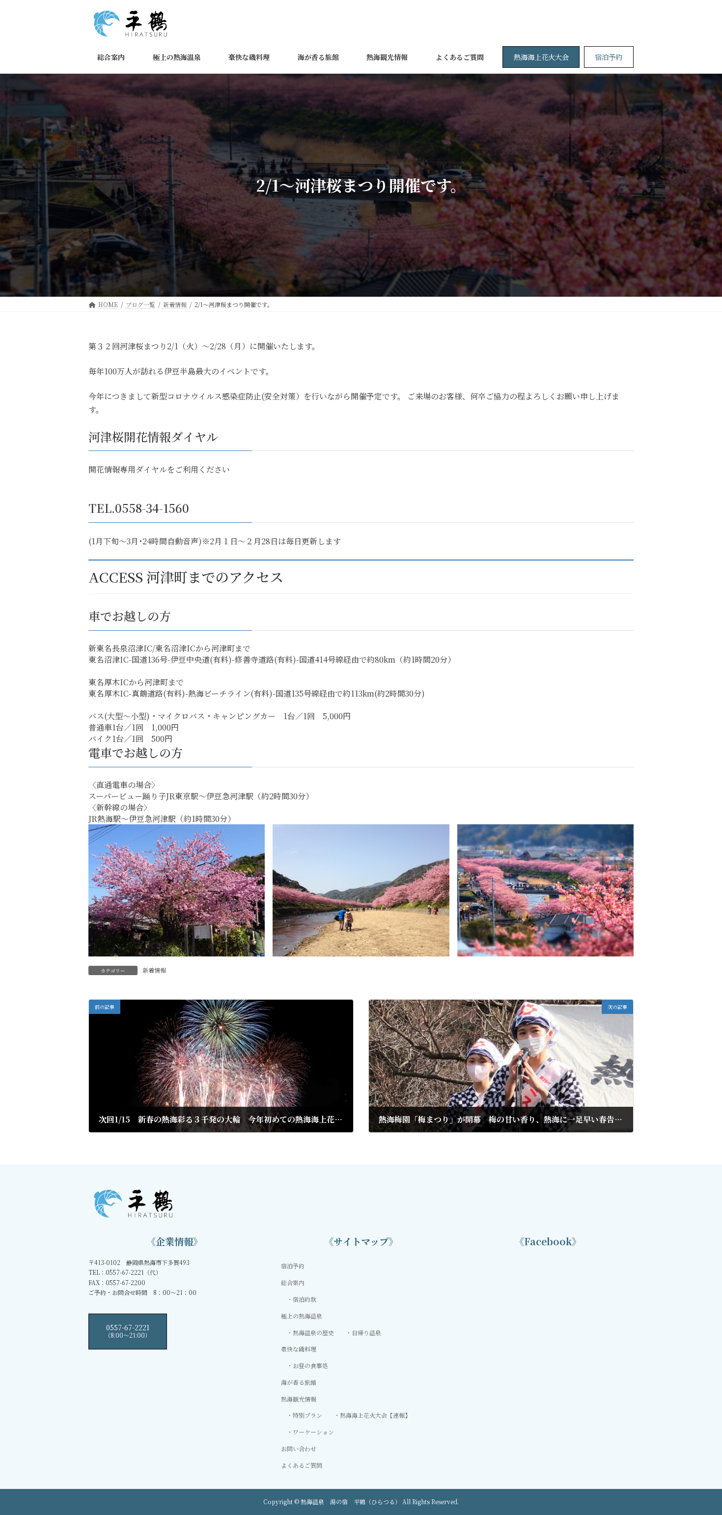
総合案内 (293, 1283)
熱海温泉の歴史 (313, 1332)
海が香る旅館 (298, 1382)
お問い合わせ (298, 1448)
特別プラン (307, 1415)
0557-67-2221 (128, 1330)
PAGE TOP (696, 1460)
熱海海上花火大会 (541, 57)
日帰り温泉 (366, 1332)
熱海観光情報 (298, 1399)
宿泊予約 (608, 57)
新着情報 (154, 970)
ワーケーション (313, 1432)
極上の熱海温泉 (301, 1316)
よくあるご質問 (301, 1465)
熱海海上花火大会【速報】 (375, 1415)
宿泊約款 (304, 1299)
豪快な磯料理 (298, 1349)
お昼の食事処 (310, 1365)
